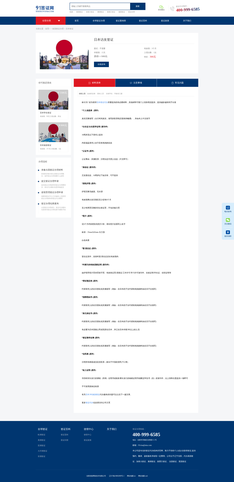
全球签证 (43, 429)
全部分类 (46, 20)
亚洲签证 (41, 446)
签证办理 (131, 12)
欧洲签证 (41, 435)
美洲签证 (41, 440)
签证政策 (87, 440)
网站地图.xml (143, 476)
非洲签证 (41, 456)
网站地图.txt (131, 476)
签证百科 (66, 429)
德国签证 (121, 12)
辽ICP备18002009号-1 (116, 476)
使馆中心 (89, 429)
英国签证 (182, 461)
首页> (47, 29)
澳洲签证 (100, 12)
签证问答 (64, 440)
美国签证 (79, 12)
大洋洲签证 (42, 451)
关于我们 (112, 429)
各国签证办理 (58, 29)
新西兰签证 (111, 12)
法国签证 (173, 461)
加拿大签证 (90, 12)
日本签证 (69, 29)
